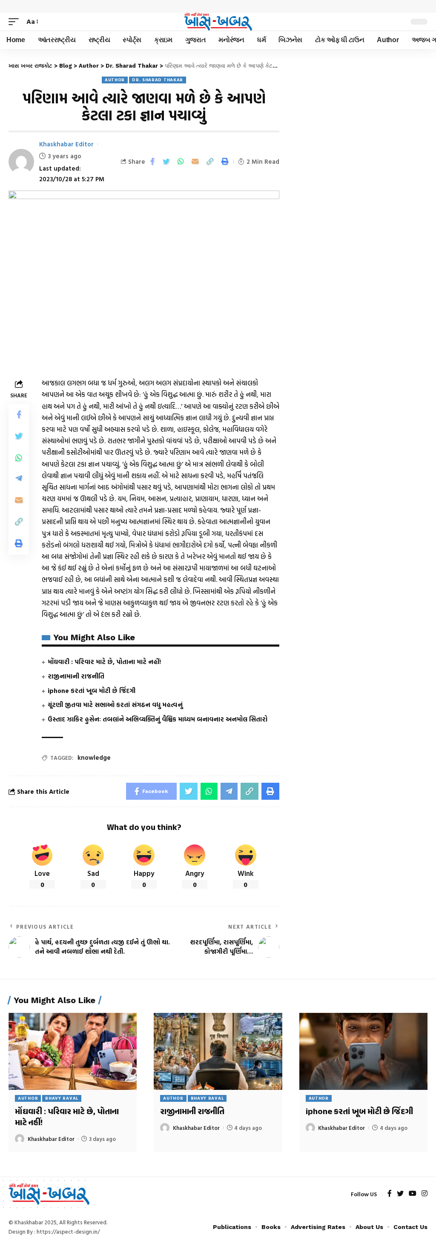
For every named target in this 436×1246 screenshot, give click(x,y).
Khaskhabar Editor (66, 144)
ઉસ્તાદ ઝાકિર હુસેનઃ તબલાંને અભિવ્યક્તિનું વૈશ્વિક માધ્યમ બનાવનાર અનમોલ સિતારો (157, 719)
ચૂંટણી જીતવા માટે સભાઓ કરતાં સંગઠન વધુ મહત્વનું (115, 705)
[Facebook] (389, 1194)
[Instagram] (424, 1194)
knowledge (94, 757)
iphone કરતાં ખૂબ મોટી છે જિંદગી (91, 691)
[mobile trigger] (16, 21)
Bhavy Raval (61, 1098)
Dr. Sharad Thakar (157, 80)
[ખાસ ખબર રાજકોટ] (218, 22)
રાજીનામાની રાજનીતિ (76, 676)
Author (115, 80)
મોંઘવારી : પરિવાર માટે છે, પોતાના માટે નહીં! (104, 662)
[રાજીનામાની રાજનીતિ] (218, 1051)
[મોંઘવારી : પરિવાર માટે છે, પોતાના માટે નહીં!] (73, 1051)
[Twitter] (400, 1194)
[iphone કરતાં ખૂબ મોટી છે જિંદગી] (363, 1051)
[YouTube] (412, 1194)
